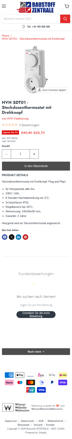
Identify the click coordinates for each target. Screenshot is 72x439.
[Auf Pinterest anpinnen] (25, 237)
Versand (38, 424)
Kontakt (50, 424)
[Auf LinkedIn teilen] (18, 237)
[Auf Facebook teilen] (4, 237)
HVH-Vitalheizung (17, 118)
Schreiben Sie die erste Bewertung (36, 314)
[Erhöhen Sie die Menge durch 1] (34, 154)
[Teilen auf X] (11, 237)
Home (5, 35)
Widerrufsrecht (55, 421)
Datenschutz (27, 421)
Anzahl (6, 146)
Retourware (24, 424)
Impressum (11, 421)
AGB (41, 421)
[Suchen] (65, 19)
